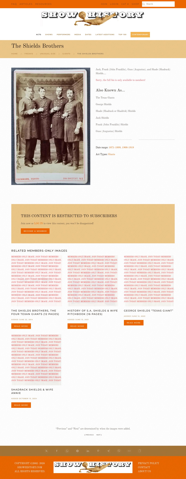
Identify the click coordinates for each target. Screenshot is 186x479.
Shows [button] (49, 34)
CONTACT (144, 467)
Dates (88, 34)
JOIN (104, 4)
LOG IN (38, 223)
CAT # (125, 4)
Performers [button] (63, 34)
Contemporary (140, 34)
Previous (90, 435)
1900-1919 (128, 147)
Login (114, 4)
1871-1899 (115, 147)
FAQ (14, 4)
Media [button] (77, 34)
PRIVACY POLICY (148, 463)
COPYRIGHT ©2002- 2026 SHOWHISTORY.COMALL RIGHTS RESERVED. (29, 467)
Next (98, 435)
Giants (111, 154)
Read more (21, 326)
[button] (139, 450)
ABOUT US (144, 471)
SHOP (135, 4)
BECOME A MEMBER (35, 231)
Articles (26, 4)
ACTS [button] (38, 34)
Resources (43, 4)
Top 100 (122, 34)
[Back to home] (93, 18)
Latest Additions (105, 34)
